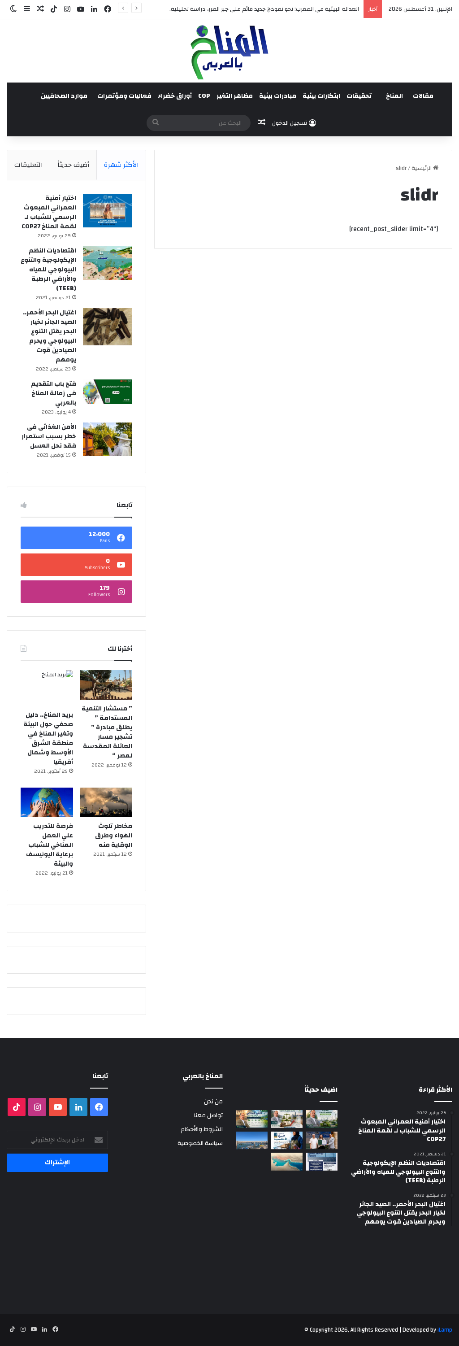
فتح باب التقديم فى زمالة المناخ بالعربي (53, 393)
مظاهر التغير (235, 96)
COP (204, 96)
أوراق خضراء (175, 96)
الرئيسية (422, 168)
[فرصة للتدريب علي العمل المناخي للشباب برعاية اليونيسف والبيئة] (47, 802)
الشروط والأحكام (202, 1129)
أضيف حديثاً (73, 165)
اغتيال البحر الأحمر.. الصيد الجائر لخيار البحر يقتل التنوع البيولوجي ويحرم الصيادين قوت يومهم (49, 336)
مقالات (423, 96)
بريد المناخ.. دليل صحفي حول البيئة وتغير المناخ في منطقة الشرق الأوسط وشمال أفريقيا (48, 738)
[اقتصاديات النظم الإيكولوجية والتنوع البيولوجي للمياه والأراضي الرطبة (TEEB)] (107, 263)
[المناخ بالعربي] (229, 51)
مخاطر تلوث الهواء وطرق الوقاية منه (113, 835)
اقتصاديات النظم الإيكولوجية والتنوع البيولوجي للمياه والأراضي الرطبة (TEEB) (48, 269)
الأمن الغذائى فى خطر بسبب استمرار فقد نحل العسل (49, 436)
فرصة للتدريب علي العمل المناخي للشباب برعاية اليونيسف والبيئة (49, 845)
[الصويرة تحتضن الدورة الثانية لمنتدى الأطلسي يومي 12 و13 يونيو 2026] (287, 1140)
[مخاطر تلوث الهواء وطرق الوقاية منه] (106, 802)
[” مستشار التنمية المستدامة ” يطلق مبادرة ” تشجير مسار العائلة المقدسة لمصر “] (106, 685)
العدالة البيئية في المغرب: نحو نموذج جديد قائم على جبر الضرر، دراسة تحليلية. (264, 9)
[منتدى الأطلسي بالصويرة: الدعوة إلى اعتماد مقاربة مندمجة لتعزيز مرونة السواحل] (322, 1140)
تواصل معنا (208, 1115)
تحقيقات (359, 96)
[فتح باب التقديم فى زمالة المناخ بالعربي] (107, 391)
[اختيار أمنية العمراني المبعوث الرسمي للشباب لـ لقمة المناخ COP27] (107, 210)
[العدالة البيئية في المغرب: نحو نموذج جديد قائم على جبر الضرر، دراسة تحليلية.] (287, 1119)
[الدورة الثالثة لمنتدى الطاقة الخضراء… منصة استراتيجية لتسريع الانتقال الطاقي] (322, 1161)
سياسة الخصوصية (200, 1143)
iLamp (444, 1329)
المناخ (394, 96)
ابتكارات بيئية (321, 96)
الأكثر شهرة (121, 165)
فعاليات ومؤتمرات (124, 96)
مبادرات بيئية (277, 96)
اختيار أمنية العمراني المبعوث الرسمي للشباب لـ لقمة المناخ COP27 (49, 212)
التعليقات (28, 165)
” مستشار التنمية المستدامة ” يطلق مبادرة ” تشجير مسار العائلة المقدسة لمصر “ (107, 732)
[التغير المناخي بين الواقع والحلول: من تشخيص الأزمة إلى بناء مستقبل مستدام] (252, 1119)
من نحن (213, 1101)
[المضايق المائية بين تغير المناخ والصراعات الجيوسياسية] (287, 1161)
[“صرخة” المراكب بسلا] (252, 1140)
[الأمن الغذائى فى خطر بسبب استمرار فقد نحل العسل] (107, 439)
